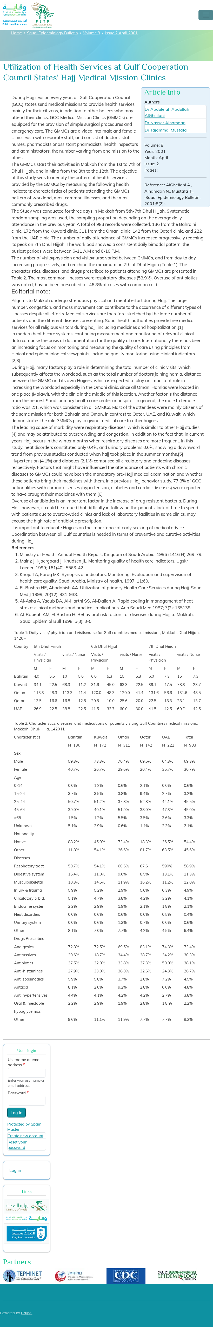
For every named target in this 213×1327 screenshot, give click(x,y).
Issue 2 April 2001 (121, 32)
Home (16, 32)
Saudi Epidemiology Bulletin (52, 32)
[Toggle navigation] (205, 15)
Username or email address (25, 1062)
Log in (16, 1112)
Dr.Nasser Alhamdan (165, 122)
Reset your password (17, 1145)
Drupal (26, 1312)
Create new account (25, 1135)
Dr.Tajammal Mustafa (166, 130)
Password (17, 1092)
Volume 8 (91, 32)
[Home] (28, 5)
